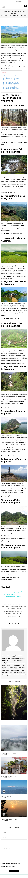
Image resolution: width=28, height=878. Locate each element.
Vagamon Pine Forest (17, 613)
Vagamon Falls (20, 611)
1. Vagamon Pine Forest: (9, 77)
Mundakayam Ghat (15, 606)
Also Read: (9, 91)
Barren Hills (9, 604)
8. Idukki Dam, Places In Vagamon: (11, 86)
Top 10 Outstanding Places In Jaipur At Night (13, 591)
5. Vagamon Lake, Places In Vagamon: (11, 82)
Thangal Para (18, 608)
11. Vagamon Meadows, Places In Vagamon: (13, 89)
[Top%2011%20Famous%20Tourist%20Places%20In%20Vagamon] (6, 623)
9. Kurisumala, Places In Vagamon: (11, 87)
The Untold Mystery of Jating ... (8, 753)
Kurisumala (20, 604)
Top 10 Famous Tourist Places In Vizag (12, 592)
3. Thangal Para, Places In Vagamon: (11, 79)
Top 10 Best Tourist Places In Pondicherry (13, 596)
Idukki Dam (15, 604)
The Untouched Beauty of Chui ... (9, 819)
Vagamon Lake (9, 613)
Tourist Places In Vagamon (10, 611)
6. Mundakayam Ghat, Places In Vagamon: (12, 83)
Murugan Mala (22, 606)
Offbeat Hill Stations (6, 15)
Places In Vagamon (10, 608)
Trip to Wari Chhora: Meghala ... (8, 721)
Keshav (25, 15)
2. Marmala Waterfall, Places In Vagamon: (12, 78)
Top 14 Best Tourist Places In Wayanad (12, 594)
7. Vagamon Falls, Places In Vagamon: (11, 84)
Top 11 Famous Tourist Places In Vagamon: (11, 75)
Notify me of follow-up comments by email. (10, 863)
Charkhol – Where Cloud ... (7, 796)
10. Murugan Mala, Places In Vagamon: (12, 88)
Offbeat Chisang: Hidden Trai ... (8, 776)
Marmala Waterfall (6, 606)
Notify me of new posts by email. (8, 866)
